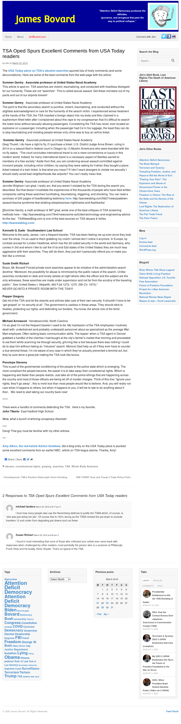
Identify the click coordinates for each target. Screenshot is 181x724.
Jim (7, 63)
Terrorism (11, 672)
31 (112, 607)
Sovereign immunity (28, 665)
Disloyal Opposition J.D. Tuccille (157, 277)
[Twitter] (163, 36)
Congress (12, 622)
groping (46, 466)
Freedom (12, 641)
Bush (8, 618)
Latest (146, 580)
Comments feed (147, 245)
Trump (10, 676)
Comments (148, 585)
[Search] (172, 60)
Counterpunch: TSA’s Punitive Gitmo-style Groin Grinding (35, 477)
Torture (25, 672)
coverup (8, 626)
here (68, 198)
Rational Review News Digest (155, 297)
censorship (20, 619)
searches (58, 466)
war (32, 676)
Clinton (30, 619)
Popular (157, 580)
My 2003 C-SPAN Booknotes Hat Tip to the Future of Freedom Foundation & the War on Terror (158, 663)
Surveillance (30, 668)
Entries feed (145, 242)
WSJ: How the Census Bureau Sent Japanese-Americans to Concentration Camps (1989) (158, 619)
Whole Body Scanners (84, 466)
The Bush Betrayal (149, 163)
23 (107, 603)
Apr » (106, 614)
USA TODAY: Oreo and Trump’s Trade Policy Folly (103, 477)
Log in (142, 238)
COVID (18, 626)
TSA (67, 466)
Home (8, 36)
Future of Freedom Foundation (156, 285)
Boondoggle (23, 610)
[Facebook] (168, 36)
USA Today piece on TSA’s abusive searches (38, 71)
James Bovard (45, 19)
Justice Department (16, 649)
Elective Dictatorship (17, 634)
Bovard (11, 614)
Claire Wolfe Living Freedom (155, 273)
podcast (9, 661)
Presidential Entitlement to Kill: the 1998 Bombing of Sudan (158, 597)
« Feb (98, 614)
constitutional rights (28, 466)
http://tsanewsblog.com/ (18, 223)
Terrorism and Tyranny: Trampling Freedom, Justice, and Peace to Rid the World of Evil (157, 171)
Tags (159, 585)
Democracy (13, 630)
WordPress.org (147, 249)
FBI (18, 637)
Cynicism (29, 626)
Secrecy (13, 665)
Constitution (29, 623)
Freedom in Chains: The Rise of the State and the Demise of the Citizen (156, 198)
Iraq (28, 645)
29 (102, 607)
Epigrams (9, 638)
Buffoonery (26, 614)
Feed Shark (172, 711)
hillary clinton (19, 645)
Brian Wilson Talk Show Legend (156, 269)
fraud (25, 638)
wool (37, 676)
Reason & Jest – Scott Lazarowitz (157, 300)
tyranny (26, 676)
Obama (12, 657)
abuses (9, 466)
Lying (22, 652)
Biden (10, 610)
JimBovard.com (37, 36)
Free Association (148, 281)
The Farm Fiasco (148, 218)
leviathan (10, 653)
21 (98, 603)
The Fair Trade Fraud (150, 214)
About (20, 36)
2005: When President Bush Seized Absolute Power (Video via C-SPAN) (156, 685)
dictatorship (30, 630)
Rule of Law (21, 661)
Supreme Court (12, 668)
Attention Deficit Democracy (154, 160)
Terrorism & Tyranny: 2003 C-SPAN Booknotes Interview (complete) (158, 641)
